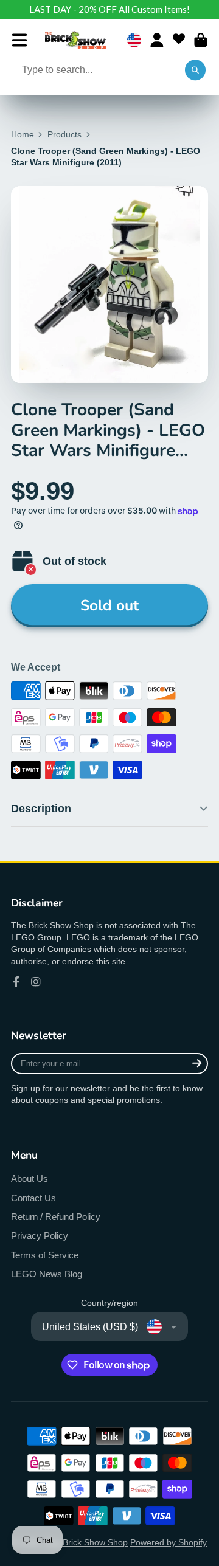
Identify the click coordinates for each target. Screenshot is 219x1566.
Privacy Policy (39, 1235)
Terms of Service (44, 1255)
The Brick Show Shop (86, 1542)
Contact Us (33, 1198)
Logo (75, 40)
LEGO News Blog (46, 1274)
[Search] (195, 70)
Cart (200, 40)
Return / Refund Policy (55, 1217)
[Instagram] (35, 981)
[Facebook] (16, 981)
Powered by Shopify (168, 1542)
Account (157, 40)
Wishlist (179, 40)
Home (22, 134)
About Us (29, 1178)
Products (64, 134)
